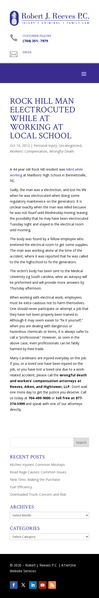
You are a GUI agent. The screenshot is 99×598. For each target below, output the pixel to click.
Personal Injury (45, 145)
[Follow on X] (23, 585)
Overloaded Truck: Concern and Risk (38, 494)
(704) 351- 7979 (35, 41)
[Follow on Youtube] (42, 585)
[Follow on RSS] (52, 585)
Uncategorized (70, 145)
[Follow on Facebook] (14, 585)
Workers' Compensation (28, 151)
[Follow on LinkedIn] (33, 585)
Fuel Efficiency (21, 487)
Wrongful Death (61, 151)
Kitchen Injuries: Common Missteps (37, 464)
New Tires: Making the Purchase (35, 479)
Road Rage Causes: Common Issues (38, 472)
